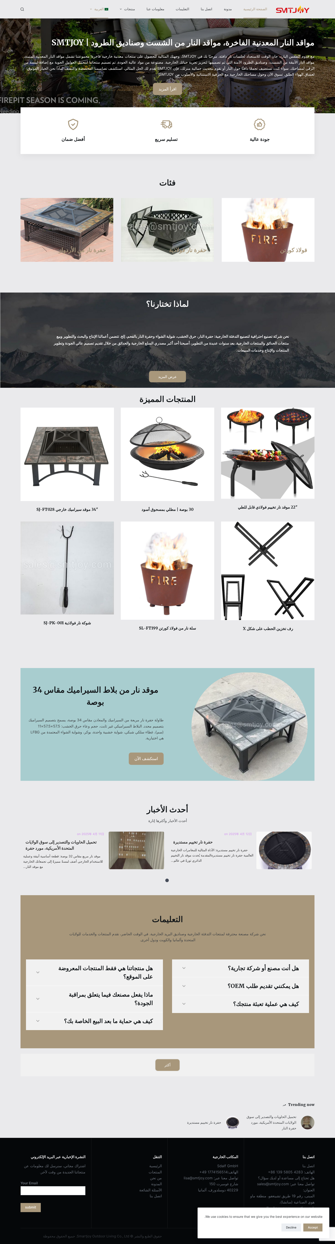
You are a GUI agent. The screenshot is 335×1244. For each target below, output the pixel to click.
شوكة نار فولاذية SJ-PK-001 (67, 622)
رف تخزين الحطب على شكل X (268, 628)
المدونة (156, 1184)
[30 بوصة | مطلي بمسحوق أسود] (167, 454)
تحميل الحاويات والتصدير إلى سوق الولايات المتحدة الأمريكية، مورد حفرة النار (136, 850)
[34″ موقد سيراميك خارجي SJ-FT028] (67, 454)
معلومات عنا (155, 9)
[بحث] (22, 9)
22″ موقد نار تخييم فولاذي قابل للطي (268, 507)
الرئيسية (155, 1166)
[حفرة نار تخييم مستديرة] (232, 1122)
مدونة (228, 9)
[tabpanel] (241, 851)
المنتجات (155, 1172)
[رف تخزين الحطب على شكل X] (267, 571)
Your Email (29, 1183)
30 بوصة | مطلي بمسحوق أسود (167, 509)
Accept (313, 1227)
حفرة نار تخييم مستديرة (284, 850)
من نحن (156, 1178)
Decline (291, 1227)
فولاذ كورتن (293, 250)
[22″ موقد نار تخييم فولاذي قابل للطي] (267, 453)
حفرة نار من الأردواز (82, 250)
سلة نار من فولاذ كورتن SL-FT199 (167, 628)
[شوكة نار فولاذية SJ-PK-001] (67, 568)
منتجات (129, 9)
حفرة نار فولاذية (187, 250)
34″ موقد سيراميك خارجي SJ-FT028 (67, 509)
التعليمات (182, 9)
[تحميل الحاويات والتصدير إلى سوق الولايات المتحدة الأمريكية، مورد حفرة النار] (307, 1122)
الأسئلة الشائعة (150, 1190)
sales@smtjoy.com (273, 1184)
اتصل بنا (206, 9)
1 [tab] (167, 880)
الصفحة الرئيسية (255, 9)
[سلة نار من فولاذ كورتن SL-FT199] (167, 570)
